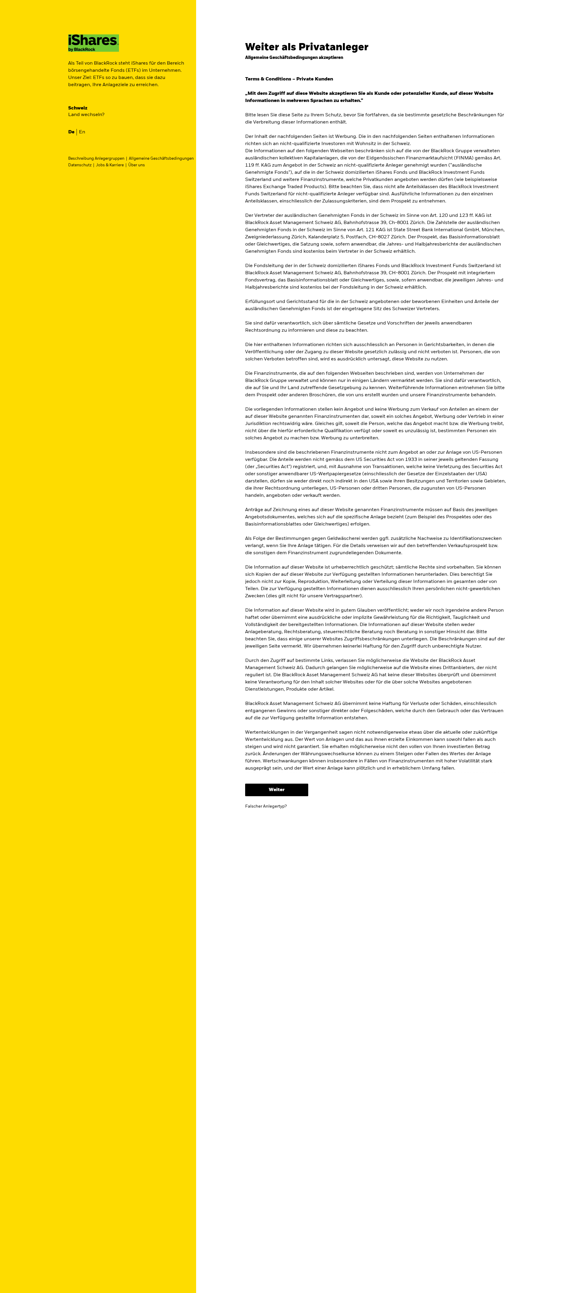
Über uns (136, 165)
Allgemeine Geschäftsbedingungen (161, 159)
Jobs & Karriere (110, 165)
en (82, 132)
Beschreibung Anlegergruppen (96, 159)
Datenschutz (79, 165)
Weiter (277, 790)
